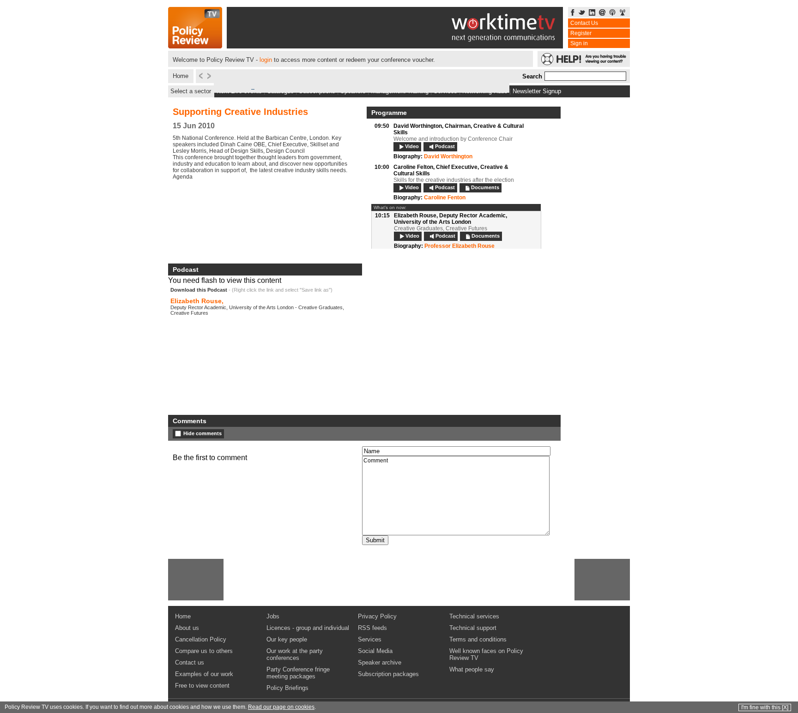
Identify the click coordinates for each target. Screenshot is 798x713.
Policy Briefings (287, 687)
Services (369, 639)
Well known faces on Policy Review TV (486, 654)
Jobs (272, 616)
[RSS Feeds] (622, 13)
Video (412, 146)
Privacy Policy (377, 616)
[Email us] (602, 13)
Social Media (375, 650)
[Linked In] (592, 13)
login (266, 59)
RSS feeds (372, 627)
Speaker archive (379, 662)
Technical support (472, 627)
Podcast (445, 146)
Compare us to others (204, 650)
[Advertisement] (196, 579)
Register (581, 33)
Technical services (474, 616)
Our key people (286, 639)
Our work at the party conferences (294, 654)
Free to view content (202, 685)
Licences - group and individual (307, 627)
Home (180, 75)
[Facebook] (572, 13)
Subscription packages (388, 674)
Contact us (189, 662)
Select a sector (190, 91)
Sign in (579, 43)
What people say (471, 669)
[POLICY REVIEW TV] (195, 46)
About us (187, 627)
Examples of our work (204, 674)
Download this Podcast (198, 290)
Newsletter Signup (537, 91)
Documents (485, 187)
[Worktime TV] (395, 46)
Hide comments (202, 433)
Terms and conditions (478, 639)
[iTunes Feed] (612, 13)
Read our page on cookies (281, 707)
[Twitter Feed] (582, 13)
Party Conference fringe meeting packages (298, 673)
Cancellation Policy (200, 639)
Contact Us (584, 23)
